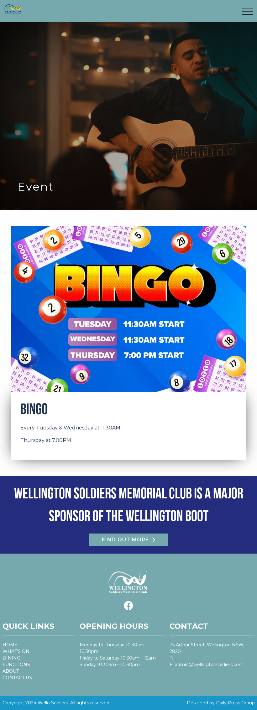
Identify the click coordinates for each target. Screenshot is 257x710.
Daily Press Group (235, 703)
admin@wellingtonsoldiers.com (209, 664)
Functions (16, 664)
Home (10, 645)
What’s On (16, 651)
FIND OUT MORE (125, 540)
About (11, 671)
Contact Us (17, 678)
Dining (11, 658)
